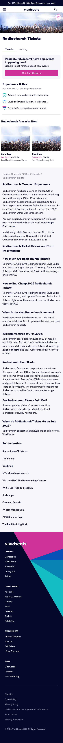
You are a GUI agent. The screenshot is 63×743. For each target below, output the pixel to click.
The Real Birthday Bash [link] (15, 524)
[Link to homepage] (31, 9)
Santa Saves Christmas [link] (15, 451)
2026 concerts (10, 349)
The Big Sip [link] (8, 458)
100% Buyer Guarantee (35, 3)
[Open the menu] (4, 9)
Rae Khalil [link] (7, 466)
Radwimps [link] (8, 495)
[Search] (55, 9)
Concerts (16, 174)
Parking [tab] (23, 49)
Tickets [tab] (9, 49)
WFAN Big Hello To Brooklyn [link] (17, 488)
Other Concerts (31, 174)
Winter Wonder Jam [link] (13, 509)
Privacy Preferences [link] (14, 719)
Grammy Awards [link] (11, 502)
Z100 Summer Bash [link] (12, 517)
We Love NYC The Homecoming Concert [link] (24, 480)
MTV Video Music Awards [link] (15, 473)
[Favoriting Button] (58, 17)
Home (5, 174)
